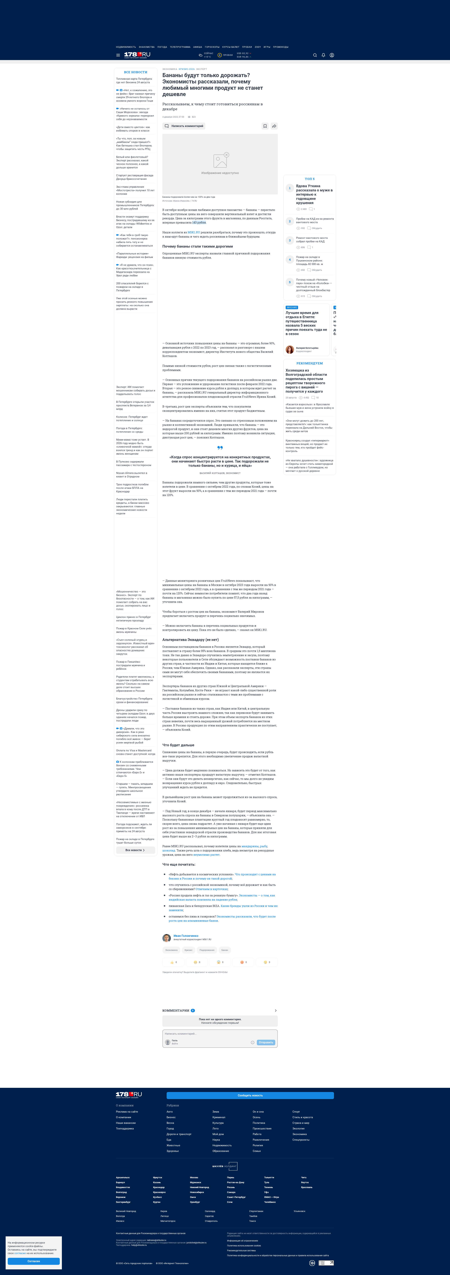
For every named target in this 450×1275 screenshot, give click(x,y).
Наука (216, 1139)
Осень (256, 1117)
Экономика (171, 950)
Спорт (296, 1111)
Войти (175, 1044)
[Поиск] (315, 55)
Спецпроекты (301, 1139)
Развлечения (261, 1139)
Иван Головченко (186, 936)
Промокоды (280, 47)
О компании (123, 1117)
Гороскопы (212, 47)
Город (170, 1128)
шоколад (168, 850)
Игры (267, 47)
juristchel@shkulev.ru (197, 1242)
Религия (258, 1145)
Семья (257, 1151)
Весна (170, 1123)
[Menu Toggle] (118, 55)
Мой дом (218, 1134)
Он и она (258, 1111)
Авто (170, 1111)
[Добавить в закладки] (265, 126)
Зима (216, 1111)
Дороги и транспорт (179, 1134)
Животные (173, 1145)
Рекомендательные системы (241, 1250)
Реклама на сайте (127, 1111)
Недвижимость (126, 47)
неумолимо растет (206, 854)
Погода (162, 47)
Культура (218, 1123)
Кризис (188, 950)
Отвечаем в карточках (212, 889)
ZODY (258, 47)
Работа (257, 1134)
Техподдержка (125, 1128)
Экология (298, 1128)
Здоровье (173, 1151)
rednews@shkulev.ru (156, 1240)
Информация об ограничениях (242, 1241)
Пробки (247, 47)
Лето (216, 1128)
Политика (259, 1123)
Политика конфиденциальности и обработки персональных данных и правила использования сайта (278, 1255)
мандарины (250, 846)
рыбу (263, 846)
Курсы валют (230, 47)
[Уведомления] (323, 55)
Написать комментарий (187, 126)
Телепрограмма (180, 47)
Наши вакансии (126, 1123)
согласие (20, 1253)
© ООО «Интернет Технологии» (172, 1263)
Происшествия (262, 1128)
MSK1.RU (194, 232)
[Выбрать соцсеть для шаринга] (274, 126)
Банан (224, 950)
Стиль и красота (302, 1117)
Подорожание (207, 950)
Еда (169, 1139)
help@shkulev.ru (139, 1245)
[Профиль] (332, 55)
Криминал (219, 1117)
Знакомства (147, 47)
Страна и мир (300, 1123)
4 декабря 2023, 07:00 (173, 117)
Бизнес (171, 1117)
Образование (221, 1151)
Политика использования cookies (244, 1245)
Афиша (197, 47)
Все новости (135, 72)
